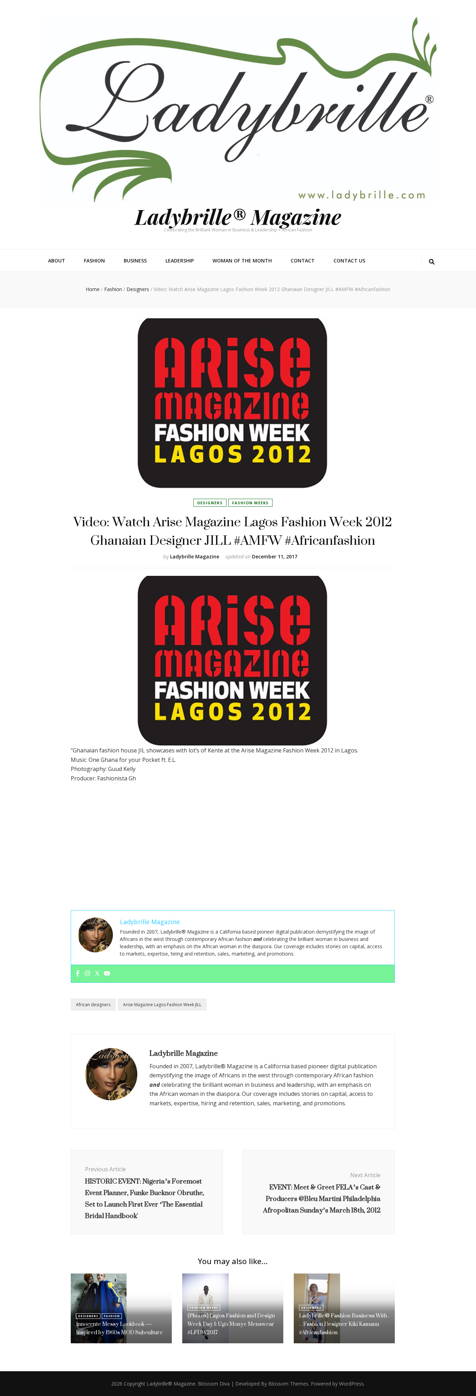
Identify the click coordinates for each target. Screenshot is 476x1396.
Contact (303, 260)
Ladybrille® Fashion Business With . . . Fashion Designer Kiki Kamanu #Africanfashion (344, 1324)
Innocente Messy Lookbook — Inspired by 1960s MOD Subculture (119, 1328)
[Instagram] (87, 973)
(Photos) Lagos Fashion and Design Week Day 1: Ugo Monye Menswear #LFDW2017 (231, 1324)
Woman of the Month (242, 260)
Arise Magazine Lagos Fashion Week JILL (162, 1005)
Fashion (94, 260)
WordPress (351, 1383)
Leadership (180, 260)
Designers (210, 502)
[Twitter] (97, 973)
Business (135, 260)
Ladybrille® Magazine (238, 216)
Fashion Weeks (250, 502)
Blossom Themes (288, 1383)
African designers (93, 1005)
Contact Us (349, 260)
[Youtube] (107, 973)
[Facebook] (78, 973)
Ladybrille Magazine (194, 556)
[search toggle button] (432, 262)
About (56, 260)
